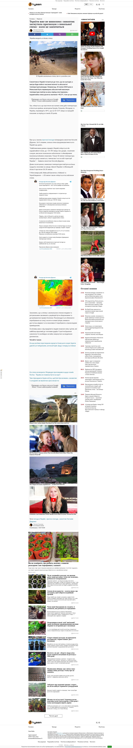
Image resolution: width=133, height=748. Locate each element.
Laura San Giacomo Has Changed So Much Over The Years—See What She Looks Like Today (91, 78)
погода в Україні (39, 519)
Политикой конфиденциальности (73, 746)
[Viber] (59, 34)
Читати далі (53, 716)
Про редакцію (58, 0)
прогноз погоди (52, 519)
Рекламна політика (94, 0)
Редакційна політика (69, 0)
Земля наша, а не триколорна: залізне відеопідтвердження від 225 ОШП (94, 327)
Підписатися (70, 100)
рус (91, 4)
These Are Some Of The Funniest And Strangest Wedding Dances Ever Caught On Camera (92, 48)
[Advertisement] (53, 126)
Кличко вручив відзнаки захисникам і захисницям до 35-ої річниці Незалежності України (94, 379)
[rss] (97, 4)
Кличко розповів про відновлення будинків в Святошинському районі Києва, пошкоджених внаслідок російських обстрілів (94, 355)
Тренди (54, 9)
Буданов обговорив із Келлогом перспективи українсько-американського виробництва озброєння (94, 340)
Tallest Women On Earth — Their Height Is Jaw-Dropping (92, 283)
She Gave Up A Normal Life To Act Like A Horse (92, 125)
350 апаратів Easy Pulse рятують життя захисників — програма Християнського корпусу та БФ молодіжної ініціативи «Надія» (94, 303)
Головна (30, 9)
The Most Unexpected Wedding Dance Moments (92, 171)
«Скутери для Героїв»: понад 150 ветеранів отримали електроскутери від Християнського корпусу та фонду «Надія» (95, 408)
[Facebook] (34, 34)
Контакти (102, 0)
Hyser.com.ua (59, 733)
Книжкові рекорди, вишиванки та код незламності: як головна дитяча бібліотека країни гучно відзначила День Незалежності (94, 295)
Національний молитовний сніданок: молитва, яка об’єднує (94, 333)
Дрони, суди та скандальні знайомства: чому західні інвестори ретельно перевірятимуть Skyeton (92, 363)
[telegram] (99, 4)
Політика (102, 9)
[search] (103, 4)
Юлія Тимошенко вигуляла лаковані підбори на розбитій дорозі (85, 13)
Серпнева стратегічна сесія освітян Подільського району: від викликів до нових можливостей (94, 347)
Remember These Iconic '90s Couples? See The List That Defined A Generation (92, 199)
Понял (109, 746)
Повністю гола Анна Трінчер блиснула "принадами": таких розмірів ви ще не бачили (46, 13)
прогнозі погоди (48, 140)
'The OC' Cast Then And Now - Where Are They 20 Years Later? (92, 228)
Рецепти (77, 9)
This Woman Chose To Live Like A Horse (92, 255)
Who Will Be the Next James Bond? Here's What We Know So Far (91, 153)
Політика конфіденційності (81, 0)
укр (86, 4)
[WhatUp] (72, 34)
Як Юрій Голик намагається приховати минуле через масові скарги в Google (94, 311)
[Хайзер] (34, 4)
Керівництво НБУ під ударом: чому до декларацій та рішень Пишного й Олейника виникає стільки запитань (93, 372)
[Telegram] (47, 34)
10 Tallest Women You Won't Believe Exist (91, 107)
